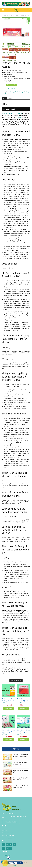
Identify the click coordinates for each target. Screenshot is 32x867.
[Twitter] (7, 848)
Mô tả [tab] (4, 98)
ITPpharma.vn (7, 855)
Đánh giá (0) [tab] (11, 98)
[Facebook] (3, 844)
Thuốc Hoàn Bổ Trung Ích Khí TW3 (12, 114)
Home (3, 15)
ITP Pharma (19, 117)
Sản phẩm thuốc (10, 15)
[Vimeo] (10, 848)
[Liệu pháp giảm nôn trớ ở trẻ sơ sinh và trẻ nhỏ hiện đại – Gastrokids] (7, 764)
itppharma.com (16, 865)
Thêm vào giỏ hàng (11, 84)
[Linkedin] (14, 844)
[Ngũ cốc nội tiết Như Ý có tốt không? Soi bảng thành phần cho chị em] (7, 788)
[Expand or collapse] (17, 109)
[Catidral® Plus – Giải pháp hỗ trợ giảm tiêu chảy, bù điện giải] (7, 757)
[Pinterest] (3, 848)
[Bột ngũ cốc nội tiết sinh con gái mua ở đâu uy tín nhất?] (7, 772)
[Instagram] (10, 844)
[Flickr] (7, 844)
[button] (2, 10)
